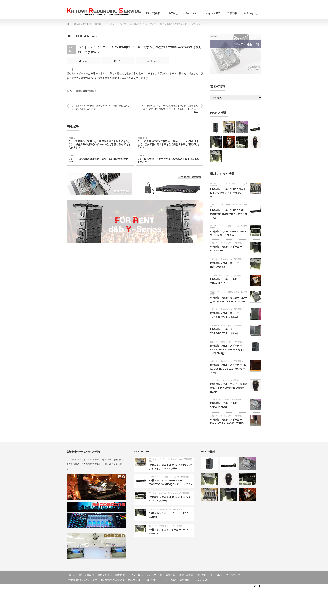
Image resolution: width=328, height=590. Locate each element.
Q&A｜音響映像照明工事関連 (83, 91)
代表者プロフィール (139, 579)
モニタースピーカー (218, 292)
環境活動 (184, 579)
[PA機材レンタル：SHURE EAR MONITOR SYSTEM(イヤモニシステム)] (255, 127)
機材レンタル (192, 13)
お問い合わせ (251, 13)
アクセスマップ (231, 575)
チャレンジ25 (200, 579)
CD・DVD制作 (154, 575)
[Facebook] (259, 586)
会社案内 (202, 575)
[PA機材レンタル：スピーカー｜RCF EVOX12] (216, 156)
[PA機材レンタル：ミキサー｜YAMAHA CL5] (229, 142)
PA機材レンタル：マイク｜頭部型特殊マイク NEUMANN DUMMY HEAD (228, 388)
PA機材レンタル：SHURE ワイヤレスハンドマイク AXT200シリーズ (228, 193)
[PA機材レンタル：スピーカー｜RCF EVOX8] (216, 142)
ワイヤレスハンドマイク (220, 184)
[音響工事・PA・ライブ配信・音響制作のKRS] (107, 11)
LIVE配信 (173, 13)
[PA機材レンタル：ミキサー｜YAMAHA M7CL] (242, 127)
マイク (213, 380)
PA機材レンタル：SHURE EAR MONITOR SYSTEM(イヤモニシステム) (228, 214)
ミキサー (214, 276)
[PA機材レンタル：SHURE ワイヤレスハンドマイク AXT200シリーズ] (229, 127)
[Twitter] (254, 586)
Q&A (173, 579)
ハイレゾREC (213, 13)
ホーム (72, 575)
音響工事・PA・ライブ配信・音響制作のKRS (225, 587)
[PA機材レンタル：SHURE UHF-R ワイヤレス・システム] (242, 142)
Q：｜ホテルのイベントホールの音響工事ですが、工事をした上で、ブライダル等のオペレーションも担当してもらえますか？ (169, 109)
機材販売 (120, 575)
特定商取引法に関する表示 (82, 579)
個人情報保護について (113, 579)
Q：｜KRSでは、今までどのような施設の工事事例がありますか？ (168, 160)
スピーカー (215, 243)
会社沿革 (215, 575)
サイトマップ (160, 579)
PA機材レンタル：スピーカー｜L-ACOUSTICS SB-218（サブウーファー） (228, 368)
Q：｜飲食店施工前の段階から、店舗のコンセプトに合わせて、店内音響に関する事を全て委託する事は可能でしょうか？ (169, 144)
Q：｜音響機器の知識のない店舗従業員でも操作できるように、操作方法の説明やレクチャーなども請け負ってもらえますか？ (100, 144)
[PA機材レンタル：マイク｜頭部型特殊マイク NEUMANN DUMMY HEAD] (255, 142)
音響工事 (232, 13)
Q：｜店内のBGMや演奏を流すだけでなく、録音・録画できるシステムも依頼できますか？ (100, 107)
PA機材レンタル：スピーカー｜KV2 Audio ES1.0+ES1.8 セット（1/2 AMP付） (227, 349)
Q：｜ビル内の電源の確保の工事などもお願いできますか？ (98, 160)
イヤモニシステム (217, 205)
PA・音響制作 (153, 13)
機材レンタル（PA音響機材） (228, 205)
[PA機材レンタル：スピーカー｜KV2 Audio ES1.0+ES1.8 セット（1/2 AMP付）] (216, 127)
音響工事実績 (186, 575)
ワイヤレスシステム (218, 226)
